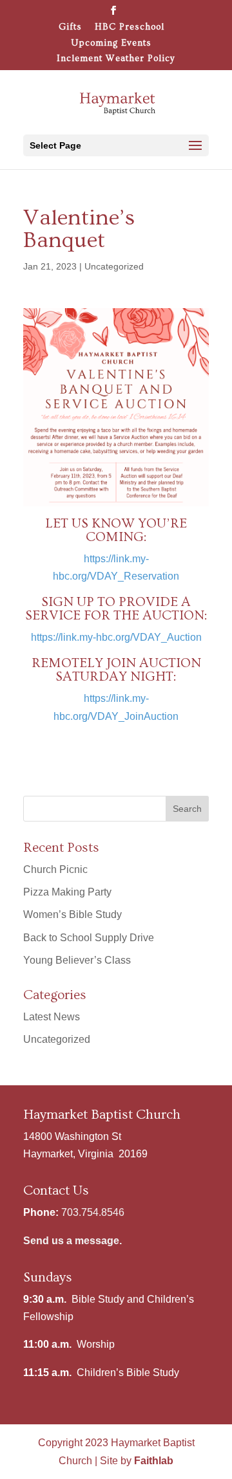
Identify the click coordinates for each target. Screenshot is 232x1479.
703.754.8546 (92, 1212)
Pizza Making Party (67, 891)
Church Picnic (55, 869)
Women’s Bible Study (72, 914)
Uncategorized (114, 266)
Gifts (70, 27)
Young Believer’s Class (77, 960)
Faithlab (153, 1460)
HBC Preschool (129, 27)
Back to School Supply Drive (88, 937)
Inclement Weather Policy (116, 59)
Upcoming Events (111, 43)
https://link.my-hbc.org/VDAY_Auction (116, 637)
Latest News (51, 1016)
